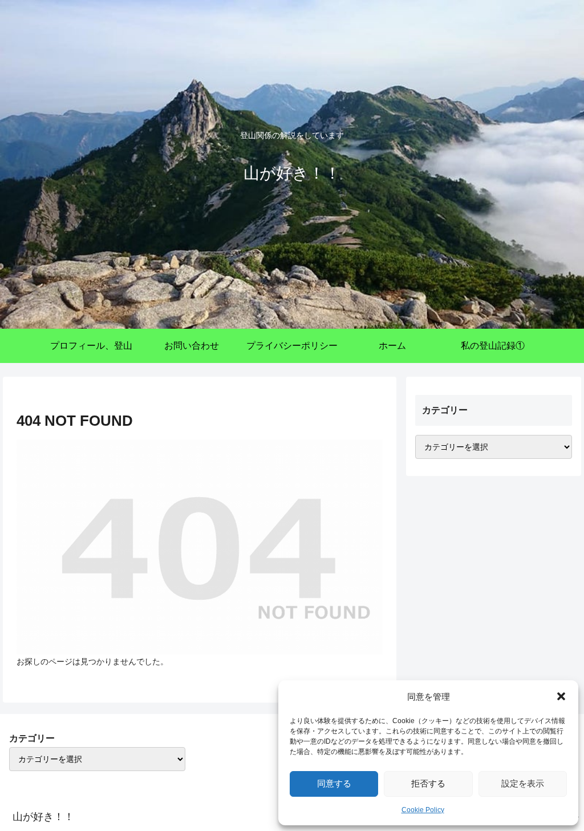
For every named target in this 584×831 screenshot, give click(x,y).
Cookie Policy (423, 810)
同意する (334, 783)
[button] (561, 696)
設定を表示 (522, 783)
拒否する (428, 783)
